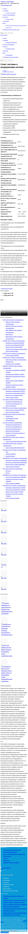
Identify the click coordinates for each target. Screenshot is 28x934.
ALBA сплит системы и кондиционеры (16, 359)
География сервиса (10, 48)
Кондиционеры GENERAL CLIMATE (15, 374)
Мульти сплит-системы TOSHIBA (14, 492)
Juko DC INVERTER (11, 454)
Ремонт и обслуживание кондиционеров (14, 854)
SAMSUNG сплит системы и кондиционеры (14, 475)
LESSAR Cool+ (9, 416)
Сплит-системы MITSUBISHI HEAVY (15, 447)
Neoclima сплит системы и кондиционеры (14, 450)
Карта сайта (6, 860)
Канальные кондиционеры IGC (14, 401)
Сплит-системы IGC (11, 406)
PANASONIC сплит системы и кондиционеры (15, 458)
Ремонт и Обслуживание (8, 44)
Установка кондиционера (10, 852)
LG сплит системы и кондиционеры (12, 422)
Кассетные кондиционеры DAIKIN (15, 345)
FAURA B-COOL (9, 361)
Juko (7, 452)
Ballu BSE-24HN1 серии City (8, 71)
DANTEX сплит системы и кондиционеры (14, 353)
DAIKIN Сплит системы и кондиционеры (14, 341)
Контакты (5, 46)
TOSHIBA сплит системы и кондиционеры (14, 485)
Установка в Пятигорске (11, 42)
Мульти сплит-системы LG (13, 431)
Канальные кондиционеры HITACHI (15, 391)
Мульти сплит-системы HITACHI (14, 395)
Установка (5, 40)
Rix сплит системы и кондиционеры (12, 468)
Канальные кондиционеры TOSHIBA (15, 487)
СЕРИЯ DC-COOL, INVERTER (13, 364)
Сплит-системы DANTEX (12, 355)
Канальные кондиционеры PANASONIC (16, 460)
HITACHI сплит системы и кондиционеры (14, 389)
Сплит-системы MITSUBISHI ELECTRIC (16, 441)
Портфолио (5, 50)
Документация (9, 55)
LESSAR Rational (10, 420)
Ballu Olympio (9, 334)
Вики (4, 53)
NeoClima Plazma (10, 456)
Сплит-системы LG (11, 435)
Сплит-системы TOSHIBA (12, 498)
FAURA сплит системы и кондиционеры (13, 357)
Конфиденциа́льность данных (11, 862)
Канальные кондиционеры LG (14, 424)
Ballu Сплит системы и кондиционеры (13, 320)
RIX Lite (8, 473)
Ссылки (5, 858)
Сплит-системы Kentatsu (12, 412)
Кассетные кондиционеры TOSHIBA (15, 489)
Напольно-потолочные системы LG (15, 433)
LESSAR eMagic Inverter (12, 418)
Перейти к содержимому (7, 1)
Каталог (5, 38)
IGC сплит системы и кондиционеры (13, 399)
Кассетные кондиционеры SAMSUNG (16, 477)
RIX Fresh (8, 471)
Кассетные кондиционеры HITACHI (15, 393)
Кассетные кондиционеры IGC (14, 403)
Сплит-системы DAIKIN (12, 351)
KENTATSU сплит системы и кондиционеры (15, 408)
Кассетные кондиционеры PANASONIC (16, 462)
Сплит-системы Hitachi (12, 397)
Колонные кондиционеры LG (13, 429)
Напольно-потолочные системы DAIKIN (16, 349)
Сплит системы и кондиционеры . (12, 850)
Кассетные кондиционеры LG (14, 427)
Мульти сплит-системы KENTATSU (15, 410)
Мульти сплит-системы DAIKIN (14, 347)
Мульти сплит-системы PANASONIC (15, 464)
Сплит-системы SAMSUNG (13, 483)
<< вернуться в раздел (7, 288)
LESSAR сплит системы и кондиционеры (14, 414)
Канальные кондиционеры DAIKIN (15, 343)
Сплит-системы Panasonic (13, 466)
